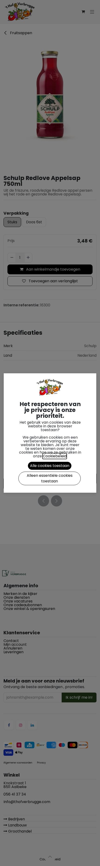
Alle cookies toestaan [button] (49, 465)
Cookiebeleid (55, 456)
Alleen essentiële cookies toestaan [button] (50, 478)
